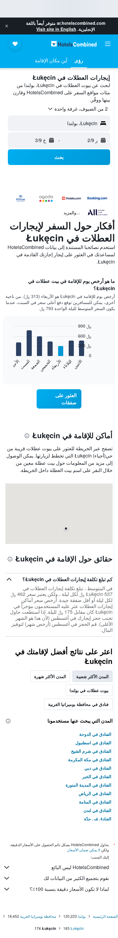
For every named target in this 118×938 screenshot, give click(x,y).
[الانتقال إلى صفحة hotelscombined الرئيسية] (73, 44)
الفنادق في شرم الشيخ (91, 751)
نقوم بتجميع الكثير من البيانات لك (76, 878)
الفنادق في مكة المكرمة (89, 759)
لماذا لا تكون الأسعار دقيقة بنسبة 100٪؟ (69, 888)
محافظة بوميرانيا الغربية (38, 916)
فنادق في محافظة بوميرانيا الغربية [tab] (78, 704)
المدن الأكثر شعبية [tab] (92, 676)
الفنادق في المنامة (95, 802)
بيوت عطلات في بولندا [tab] (89, 690)
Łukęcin (77, 928)
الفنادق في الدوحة (95, 734)
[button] (6, 26)
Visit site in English (56, 29)
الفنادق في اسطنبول (93, 742)
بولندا (82, 916)
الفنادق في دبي (97, 768)
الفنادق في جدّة (97, 819)
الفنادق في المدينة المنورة (88, 785)
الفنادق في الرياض (95, 793)
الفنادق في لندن (97, 810)
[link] (59, 399)
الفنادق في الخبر (96, 776)
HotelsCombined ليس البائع (80, 867)
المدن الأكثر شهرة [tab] (50, 676)
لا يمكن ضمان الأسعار (83, 849)
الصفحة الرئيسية (105, 916)
